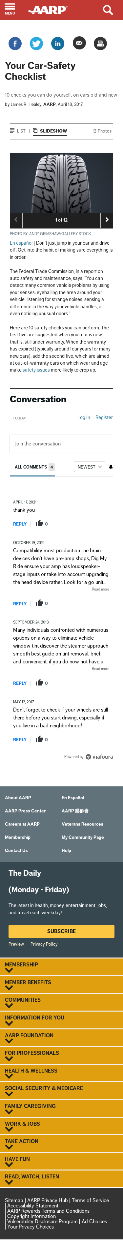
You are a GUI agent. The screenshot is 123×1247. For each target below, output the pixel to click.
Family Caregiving (30, 1106)
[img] (61, 182)
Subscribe (61, 931)
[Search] (112, 10)
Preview (16, 944)
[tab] (35, 467)
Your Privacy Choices (30, 1227)
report (99, 524)
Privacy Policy (44, 944)
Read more (100, 589)
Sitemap (14, 1200)
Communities (23, 1000)
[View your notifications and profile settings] (111, 467)
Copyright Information (31, 1216)
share (77, 524)
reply (20, 524)
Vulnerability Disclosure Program (42, 1221)
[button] (14, 10)
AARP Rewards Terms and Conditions (48, 1211)
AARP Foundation (29, 1036)
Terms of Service (90, 1200)
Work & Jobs (22, 1124)
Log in (83, 417)
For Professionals (32, 1053)
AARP (49, 104)
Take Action (21, 1141)
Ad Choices (94, 1221)
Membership (21, 965)
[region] (61, 585)
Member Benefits (28, 983)
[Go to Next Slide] (107, 219)
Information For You (34, 1018)
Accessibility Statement (32, 1205)
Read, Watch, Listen (32, 1177)
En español (21, 243)
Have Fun (17, 1159)
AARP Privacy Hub (47, 1200)
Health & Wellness (31, 1071)
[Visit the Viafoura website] (99, 757)
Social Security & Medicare (44, 1088)
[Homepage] (51, 9)
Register (104, 417)
